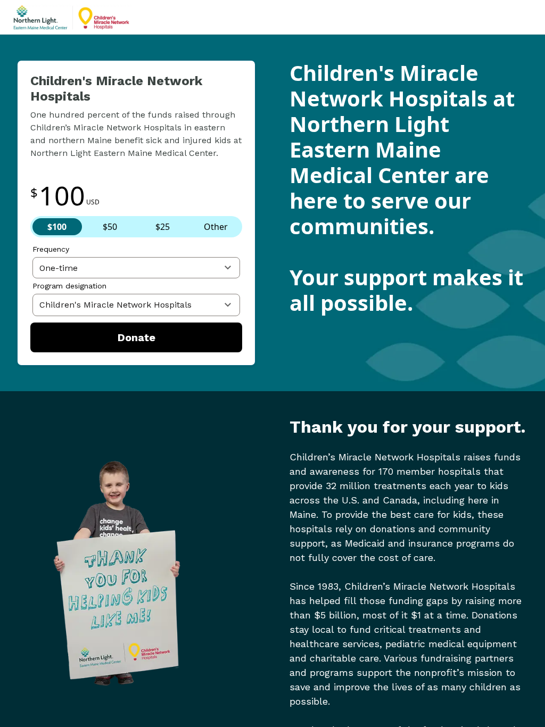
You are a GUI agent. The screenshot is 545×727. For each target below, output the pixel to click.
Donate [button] (136, 337)
